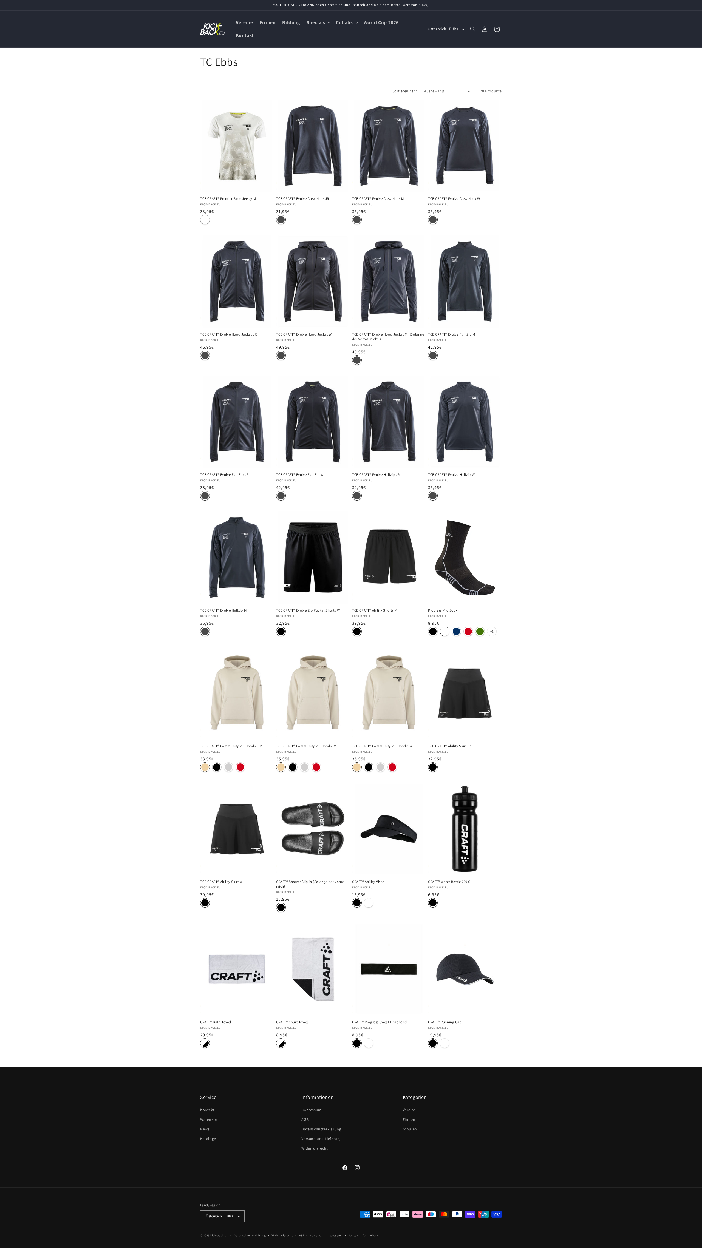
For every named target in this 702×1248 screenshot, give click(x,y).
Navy (456, 631)
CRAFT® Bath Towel (215, 1022)
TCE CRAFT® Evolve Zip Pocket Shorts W (308, 610)
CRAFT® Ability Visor (368, 882)
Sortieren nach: (405, 91)
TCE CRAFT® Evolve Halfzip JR (376, 475)
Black (281, 631)
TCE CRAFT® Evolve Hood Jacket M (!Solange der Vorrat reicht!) (388, 336)
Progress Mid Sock (442, 610)
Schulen (410, 1129)
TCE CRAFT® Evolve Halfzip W (451, 475)
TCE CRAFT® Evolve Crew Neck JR (302, 199)
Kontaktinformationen (364, 1235)
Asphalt (281, 219)
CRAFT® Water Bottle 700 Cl (449, 882)
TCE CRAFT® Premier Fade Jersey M (228, 199)
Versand (315, 1235)
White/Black (205, 1043)
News (205, 1129)
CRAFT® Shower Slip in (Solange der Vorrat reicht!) (310, 884)
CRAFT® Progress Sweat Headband (379, 1022)
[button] (318, 22)
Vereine (409, 1109)
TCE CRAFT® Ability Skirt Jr (449, 746)
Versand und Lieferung (321, 1138)
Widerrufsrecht (314, 1148)
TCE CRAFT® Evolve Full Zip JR (224, 475)
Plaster (205, 767)
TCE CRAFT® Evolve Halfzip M (223, 610)
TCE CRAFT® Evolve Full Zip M (451, 334)
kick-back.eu (219, 1235)
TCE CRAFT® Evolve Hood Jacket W (304, 334)
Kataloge (208, 1138)
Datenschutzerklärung (321, 1129)
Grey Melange (228, 767)
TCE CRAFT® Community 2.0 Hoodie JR (231, 746)
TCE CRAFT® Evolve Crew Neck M (378, 199)
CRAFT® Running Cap (445, 1022)
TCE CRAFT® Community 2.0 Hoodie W (382, 746)
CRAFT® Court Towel (292, 1022)
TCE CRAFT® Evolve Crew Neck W (454, 199)
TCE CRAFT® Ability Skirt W (221, 882)
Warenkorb (210, 1119)
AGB (305, 1119)
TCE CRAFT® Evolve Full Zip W (300, 475)
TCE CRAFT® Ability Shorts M (374, 610)
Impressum (311, 1109)
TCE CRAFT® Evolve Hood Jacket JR (228, 334)
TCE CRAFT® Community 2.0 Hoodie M (306, 746)
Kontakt (207, 1109)
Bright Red (468, 631)
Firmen (409, 1119)
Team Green (480, 631)
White (205, 219)
